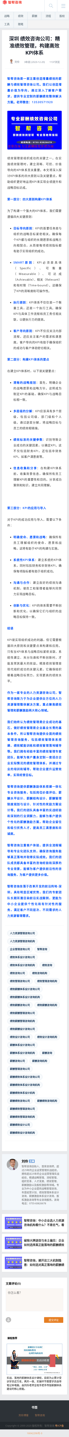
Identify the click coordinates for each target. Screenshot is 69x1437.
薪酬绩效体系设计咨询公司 (25, 1076)
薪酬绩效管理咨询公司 (22, 1108)
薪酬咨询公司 (17, 1061)
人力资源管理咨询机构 (22, 941)
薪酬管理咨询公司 (20, 1068)
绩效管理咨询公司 (20, 981)
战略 (7, 16)
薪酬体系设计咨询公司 (22, 1045)
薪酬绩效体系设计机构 (22, 1092)
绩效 (20, 16)
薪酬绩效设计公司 (20, 1124)
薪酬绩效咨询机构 (47, 1100)
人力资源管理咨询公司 (22, 933)
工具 (7, 24)
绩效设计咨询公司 (20, 1037)
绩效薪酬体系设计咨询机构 (25, 997)
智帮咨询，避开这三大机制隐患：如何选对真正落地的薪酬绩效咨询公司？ (44, 1264)
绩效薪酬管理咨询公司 (22, 1013)
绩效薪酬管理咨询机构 (22, 1021)
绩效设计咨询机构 (47, 1037)
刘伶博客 (24, 1415)
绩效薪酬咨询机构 (47, 1005)
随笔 (20, 24)
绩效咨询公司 (17, 973)
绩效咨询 (47, 965)
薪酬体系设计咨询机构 (22, 1053)
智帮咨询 (42, 949)
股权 (62, 16)
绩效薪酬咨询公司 (20, 1005)
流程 (48, 16)
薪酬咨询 (47, 1053)
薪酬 (34, 16)
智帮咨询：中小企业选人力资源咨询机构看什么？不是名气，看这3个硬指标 (44, 1224)
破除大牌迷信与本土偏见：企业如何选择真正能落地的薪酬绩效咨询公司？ (44, 1244)
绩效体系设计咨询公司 (22, 957)
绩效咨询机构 (39, 973)
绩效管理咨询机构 (47, 981)
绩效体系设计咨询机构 (22, 965)
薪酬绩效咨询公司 (20, 1100)
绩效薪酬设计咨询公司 (22, 1029)
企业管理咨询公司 (20, 949)
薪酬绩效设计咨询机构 (22, 1132)
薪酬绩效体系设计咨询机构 (25, 1084)
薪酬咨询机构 (39, 1061)
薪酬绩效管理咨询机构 (22, 1116)
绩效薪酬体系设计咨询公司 (25, 989)
